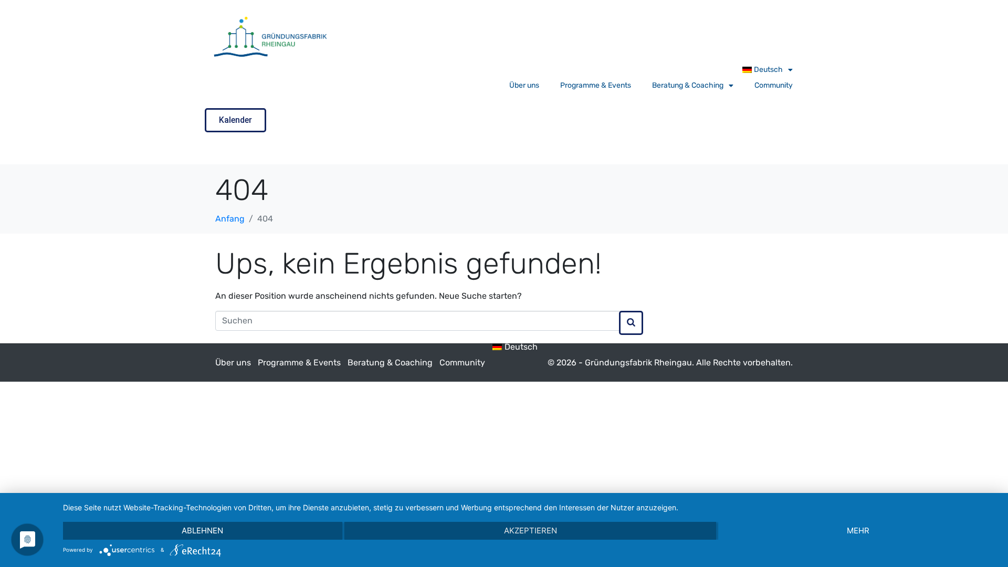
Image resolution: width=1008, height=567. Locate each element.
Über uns (524, 85)
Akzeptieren (530, 531)
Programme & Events (595, 85)
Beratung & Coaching (687, 85)
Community (773, 85)
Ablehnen (202, 531)
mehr (858, 531)
